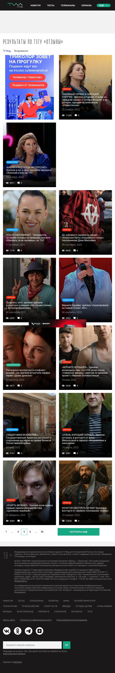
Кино (66, 601)
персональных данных (14, 653)
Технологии (10, 606)
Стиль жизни (104, 606)
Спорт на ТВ (50, 606)
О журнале (60, 611)
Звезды (66, 606)
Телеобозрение (30, 606)
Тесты (21, 601)
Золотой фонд (25, 611)
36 (42, 531)
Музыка (7, 611)
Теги (89, 611)
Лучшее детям (84, 606)
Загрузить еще (78, 532)
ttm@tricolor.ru (20, 581)
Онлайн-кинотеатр (85, 601)
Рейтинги (43, 611)
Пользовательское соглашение (71, 620)
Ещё (101, 5)
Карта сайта (9, 620)
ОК (66, 645)
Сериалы (53, 601)
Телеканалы (36, 601)
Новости (8, 601)
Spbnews (17, 662)
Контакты (76, 611)
